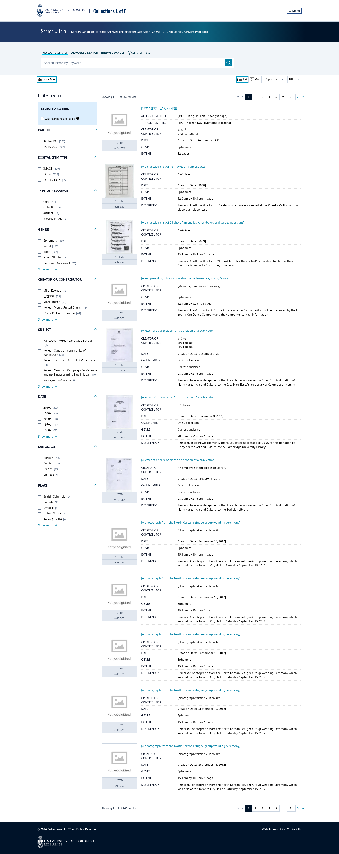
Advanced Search (84, 53)
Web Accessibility (273, 829)
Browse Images (113, 53)
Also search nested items (60, 118)
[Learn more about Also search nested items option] (77, 118)
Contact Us (294, 829)
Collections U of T (59, 829)
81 (291, 97)
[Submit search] (228, 62)
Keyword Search (55, 53)
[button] (67, 130)
